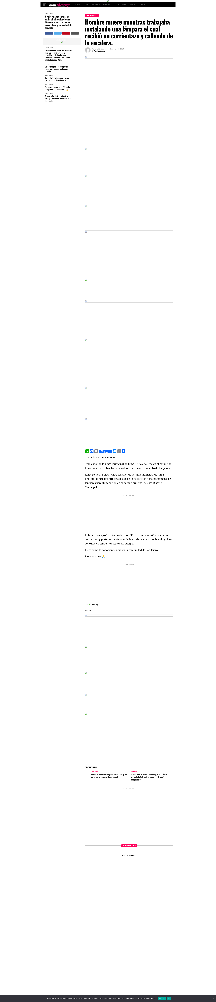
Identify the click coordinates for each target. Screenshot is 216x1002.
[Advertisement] (129, 512)
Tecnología (133, 4)
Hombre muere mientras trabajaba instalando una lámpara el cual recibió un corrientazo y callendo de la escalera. (58, 22)
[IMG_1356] (129, 176)
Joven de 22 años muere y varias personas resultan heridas (58, 79)
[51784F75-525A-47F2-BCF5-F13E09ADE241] (129, 420)
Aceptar (161, 998)
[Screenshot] (129, 149)
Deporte (116, 4)
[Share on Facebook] (49, 33)
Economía (106, 4)
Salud (124, 4)
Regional (86, 4)
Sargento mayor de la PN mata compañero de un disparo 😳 (57, 88)
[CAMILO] (108, 1)
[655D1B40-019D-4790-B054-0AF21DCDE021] (129, 340)
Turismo (143, 4)
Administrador (99, 51)
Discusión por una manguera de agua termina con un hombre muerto (58, 68)
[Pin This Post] (66, 33)
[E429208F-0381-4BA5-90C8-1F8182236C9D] (129, 232)
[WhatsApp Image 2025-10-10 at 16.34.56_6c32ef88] (129, 696)
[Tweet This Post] (58, 33)
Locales (77, 4)
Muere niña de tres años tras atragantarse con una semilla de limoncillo (58, 98)
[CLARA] (62, 42)
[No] (213, 999)
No (169, 998)
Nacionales (96, 4)
